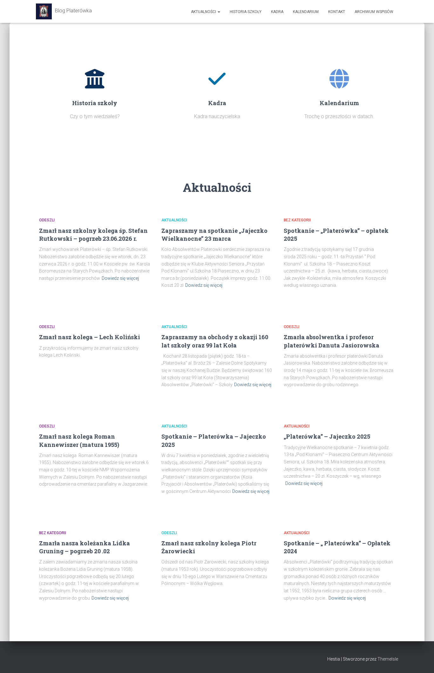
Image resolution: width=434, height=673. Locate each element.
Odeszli (47, 220)
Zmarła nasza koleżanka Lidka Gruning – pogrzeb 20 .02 (84, 547)
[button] (218, 12)
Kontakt (336, 12)
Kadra (277, 12)
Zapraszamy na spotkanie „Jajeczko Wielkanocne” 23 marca (214, 234)
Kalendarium (306, 12)
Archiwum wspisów (374, 12)
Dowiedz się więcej (120, 278)
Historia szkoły (245, 12)
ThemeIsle (387, 659)
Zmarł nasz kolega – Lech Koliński (89, 337)
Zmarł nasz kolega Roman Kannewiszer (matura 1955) (79, 440)
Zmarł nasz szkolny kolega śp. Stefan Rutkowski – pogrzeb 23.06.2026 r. (93, 234)
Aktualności (204, 12)
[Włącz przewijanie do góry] (421, 660)
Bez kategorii (297, 220)
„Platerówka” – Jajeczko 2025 (327, 436)
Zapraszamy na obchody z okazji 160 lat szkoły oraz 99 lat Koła (214, 341)
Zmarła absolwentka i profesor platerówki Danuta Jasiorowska (331, 341)
